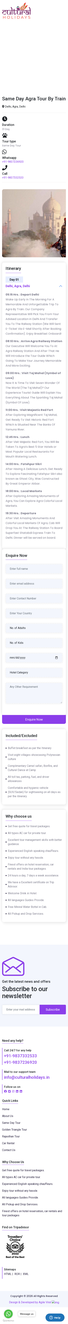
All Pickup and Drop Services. (20, 1204)
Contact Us (8, 1150)
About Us (7, 1116)
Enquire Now (34, 719)
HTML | (8, 1274)
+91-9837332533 (13, 177)
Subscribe (53, 1009)
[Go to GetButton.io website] (8, 1320)
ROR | (17, 1274)
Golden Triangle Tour (14, 1129)
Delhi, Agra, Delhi (18, 286)
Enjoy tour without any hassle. (20, 1190)
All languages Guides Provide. (20, 1197)
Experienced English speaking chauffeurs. (27, 1184)
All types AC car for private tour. (21, 1177)
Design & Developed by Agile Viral (30, 1302)
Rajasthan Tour (11, 1136)
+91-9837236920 (13, 161)
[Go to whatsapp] (8, 1314)
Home (14, 58)
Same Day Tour (11, 1122)
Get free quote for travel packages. (23, 1170)
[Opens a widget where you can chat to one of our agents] (55, 1318)
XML (26, 1274)
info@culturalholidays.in (27, 1077)
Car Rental (8, 1143)
